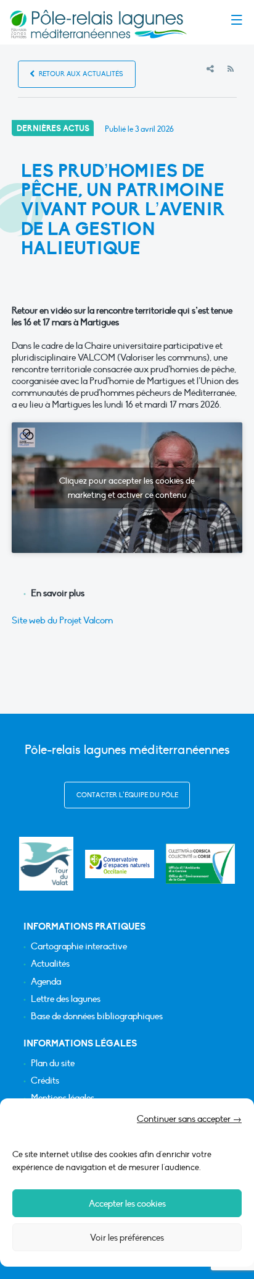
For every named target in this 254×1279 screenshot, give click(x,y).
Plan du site (53, 1063)
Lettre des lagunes (65, 999)
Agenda (46, 982)
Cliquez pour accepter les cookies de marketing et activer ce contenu (127, 488)
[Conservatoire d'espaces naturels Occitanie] (119, 864)
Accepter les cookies (127, 1203)
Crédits (45, 1081)
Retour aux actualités (80, 74)
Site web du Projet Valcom (62, 620)
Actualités (50, 964)
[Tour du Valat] (46, 864)
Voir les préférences (127, 1237)
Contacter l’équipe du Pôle (127, 795)
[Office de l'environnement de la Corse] (200, 864)
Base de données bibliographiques (97, 1016)
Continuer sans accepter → (189, 1118)
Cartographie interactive (79, 946)
